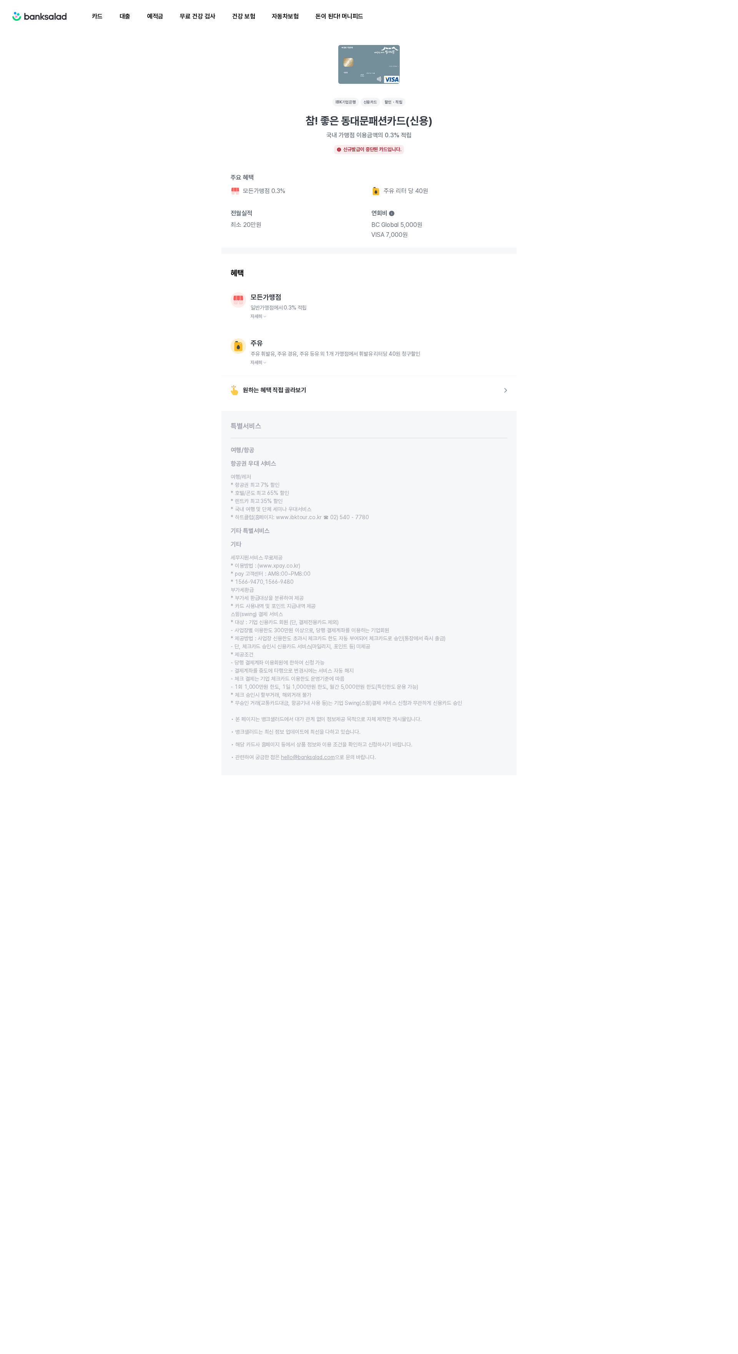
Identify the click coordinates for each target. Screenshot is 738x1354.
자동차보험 (285, 16)
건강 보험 (243, 16)
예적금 (155, 16)
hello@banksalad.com (308, 757)
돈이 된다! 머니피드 (339, 16)
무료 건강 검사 (197, 16)
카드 (97, 16)
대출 (125, 16)
